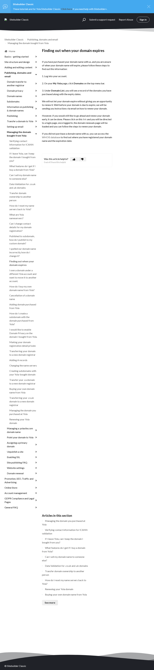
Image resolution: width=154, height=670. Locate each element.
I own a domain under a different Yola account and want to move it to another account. (22, 275)
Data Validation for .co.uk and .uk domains (22, 186)
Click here (66, 8)
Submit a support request (102, 19)
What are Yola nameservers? (16, 216)
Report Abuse (126, 19)
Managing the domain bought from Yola (28, 43)
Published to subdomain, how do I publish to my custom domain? (22, 240)
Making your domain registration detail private (22, 344)
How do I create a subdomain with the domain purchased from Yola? (21, 319)
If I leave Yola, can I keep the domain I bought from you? (22, 157)
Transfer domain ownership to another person (20, 197)
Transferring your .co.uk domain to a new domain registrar (21, 401)
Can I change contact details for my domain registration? (20, 227)
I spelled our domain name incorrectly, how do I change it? (22, 252)
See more (50, 602)
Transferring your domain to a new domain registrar (22, 353)
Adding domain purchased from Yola (22, 306)
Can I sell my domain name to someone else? (22, 177)
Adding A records (18, 360)
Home (12, 51)
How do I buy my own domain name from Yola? (22, 288)
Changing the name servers (23, 365)
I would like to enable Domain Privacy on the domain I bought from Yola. (23, 333)
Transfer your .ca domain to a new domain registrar (22, 381)
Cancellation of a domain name (22, 297)
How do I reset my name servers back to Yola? (21, 207)
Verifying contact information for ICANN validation (21, 145)
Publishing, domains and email (42, 39)
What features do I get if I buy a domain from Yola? (22, 168)
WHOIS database (51, 137)
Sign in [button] (143, 19)
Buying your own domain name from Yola (22, 390)
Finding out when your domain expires (21, 263)
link (85, 119)
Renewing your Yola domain (19, 421)
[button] (83, 19)
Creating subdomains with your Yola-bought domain (22, 372)
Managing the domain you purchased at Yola (22, 412)
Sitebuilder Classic (14, 39)
